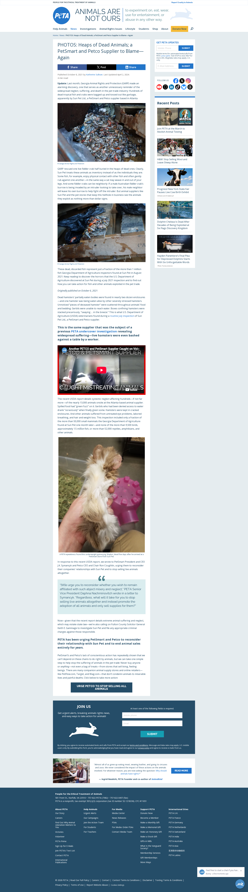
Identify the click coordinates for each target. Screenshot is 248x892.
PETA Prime (60, 841)
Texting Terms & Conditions (168, 880)
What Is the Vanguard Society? (150, 847)
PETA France (175, 818)
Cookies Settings (117, 885)
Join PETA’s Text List (65, 850)
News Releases (119, 818)
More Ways (145, 862)
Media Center (118, 813)
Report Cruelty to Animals (182, 2)
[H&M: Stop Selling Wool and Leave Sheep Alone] (175, 152)
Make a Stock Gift (148, 836)
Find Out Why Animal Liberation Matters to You (65, 825)
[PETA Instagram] (188, 80)
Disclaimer (147, 880)
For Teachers (90, 831)
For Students (90, 827)
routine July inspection (122, 315)
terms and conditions (139, 745)
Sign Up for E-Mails (64, 846)
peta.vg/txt (165, 56)
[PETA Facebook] (175, 80)
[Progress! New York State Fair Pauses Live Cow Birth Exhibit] (175, 183)
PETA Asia (173, 845)
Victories (59, 832)
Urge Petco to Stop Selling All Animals (101, 687)
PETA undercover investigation (94, 331)
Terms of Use (77, 885)
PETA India (174, 836)
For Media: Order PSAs (122, 827)
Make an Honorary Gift (151, 831)
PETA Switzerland (177, 831)
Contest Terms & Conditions (126, 880)
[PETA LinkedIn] (171, 87)
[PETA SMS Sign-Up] (165, 87)
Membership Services (150, 853)
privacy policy (143, 748)
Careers (58, 818)
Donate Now (146, 813)
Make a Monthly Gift (150, 822)
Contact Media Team (122, 831)
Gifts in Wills (146, 841)
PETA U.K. (173, 813)
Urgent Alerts (90, 813)
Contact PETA (62, 855)
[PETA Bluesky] (183, 87)
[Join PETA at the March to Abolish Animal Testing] (175, 121)
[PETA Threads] (190, 87)
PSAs (114, 822)
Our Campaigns (91, 818)
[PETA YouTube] (159, 87)
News (62, 35)
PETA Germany (176, 822)
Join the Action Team (94, 822)
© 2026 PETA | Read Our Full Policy (72, 880)
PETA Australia (176, 841)
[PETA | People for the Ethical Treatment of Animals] (61, 15)
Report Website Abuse (97, 885)
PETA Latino (174, 855)
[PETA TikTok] (177, 87)
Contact (106, 880)
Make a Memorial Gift (150, 827)
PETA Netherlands (177, 827)
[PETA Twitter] (182, 80)
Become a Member (149, 818)
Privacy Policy (61, 885)
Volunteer (59, 836)
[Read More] (124, 771)
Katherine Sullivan (94, 74)
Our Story (59, 813)
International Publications (61, 861)
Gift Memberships (148, 857)
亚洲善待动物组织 (177, 850)
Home (55, 35)
